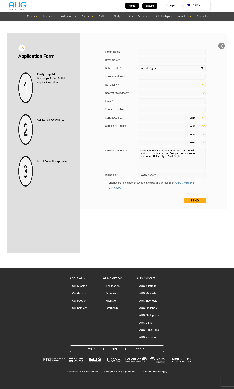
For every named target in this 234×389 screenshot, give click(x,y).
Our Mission (79, 286)
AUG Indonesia (148, 300)
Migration (111, 300)
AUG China (145, 322)
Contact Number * (115, 109)
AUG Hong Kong (149, 330)
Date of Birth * (113, 68)
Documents (111, 174)
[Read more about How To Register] (182, 365)
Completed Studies (115, 125)
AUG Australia (147, 286)
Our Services (80, 308)
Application (113, 286)
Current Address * (115, 76)
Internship (112, 308)
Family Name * (113, 51)
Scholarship (113, 293)
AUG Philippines (149, 315)
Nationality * (112, 84)
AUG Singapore (148, 308)
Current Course (113, 117)
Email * (109, 101)
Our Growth (79, 293)
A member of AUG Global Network (82, 372)
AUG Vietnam (147, 337)
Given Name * (112, 60)
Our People (79, 300)
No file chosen (148, 175)
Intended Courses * (116, 150)
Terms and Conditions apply (154, 372)
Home (132, 5)
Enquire (150, 5)
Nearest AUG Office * (117, 92)
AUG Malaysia (147, 293)
